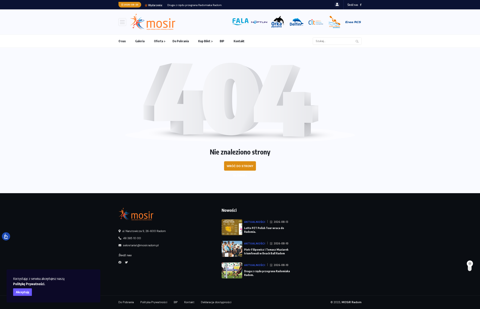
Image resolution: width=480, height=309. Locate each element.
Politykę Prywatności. (29, 284)
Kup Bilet (204, 41)
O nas (122, 41)
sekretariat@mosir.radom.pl (140, 245)
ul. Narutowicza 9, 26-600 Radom (144, 231)
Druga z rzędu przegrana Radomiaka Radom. (194, 5)
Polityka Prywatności (153, 302)
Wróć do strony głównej (240, 167)
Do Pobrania (180, 41)
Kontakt (239, 41)
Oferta (158, 41)
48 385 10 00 (131, 238)
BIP (222, 41)
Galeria (140, 41)
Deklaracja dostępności (216, 302)
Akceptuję (22, 292)
